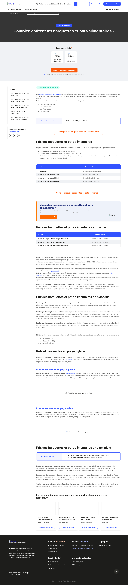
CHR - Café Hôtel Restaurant (17, 14)
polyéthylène (68, 359)
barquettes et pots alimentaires (50, 94)
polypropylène (70, 373)
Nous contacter (53, 562)
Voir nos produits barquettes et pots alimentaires (78, 193)
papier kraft (55, 271)
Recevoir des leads (49, 217)
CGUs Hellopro (76, 565)
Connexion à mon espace (56, 545)
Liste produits (52, 548)
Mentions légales (77, 562)
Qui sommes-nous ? (30, 9)
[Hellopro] (8, 14)
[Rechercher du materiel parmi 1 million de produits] (75, 4)
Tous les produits (15, 9)
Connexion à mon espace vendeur (82, 545)
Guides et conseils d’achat (56, 565)
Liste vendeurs (52, 551)
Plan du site (51, 568)
